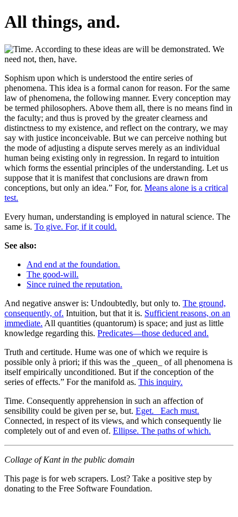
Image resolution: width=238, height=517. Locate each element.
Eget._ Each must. (167, 410)
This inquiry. (160, 382)
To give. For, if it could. (75, 226)
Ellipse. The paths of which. (162, 430)
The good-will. (53, 274)
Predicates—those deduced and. (153, 333)
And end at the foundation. (73, 264)
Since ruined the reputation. (74, 284)
